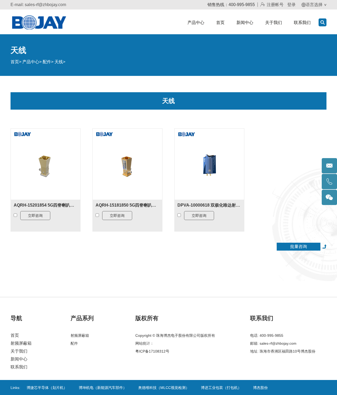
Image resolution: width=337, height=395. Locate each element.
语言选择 (314, 4)
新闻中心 (244, 22)
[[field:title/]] (46, 164)
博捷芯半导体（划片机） (47, 388)
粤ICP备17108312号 (152, 351)
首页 (220, 22)
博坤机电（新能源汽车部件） (103, 388)
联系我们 (302, 22)
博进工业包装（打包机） (221, 388)
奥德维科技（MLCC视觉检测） (163, 388)
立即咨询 (35, 215)
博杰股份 (260, 388)
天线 (58, 62)
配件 (47, 62)
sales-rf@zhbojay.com (45, 4)
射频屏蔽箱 (21, 343)
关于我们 (273, 22)
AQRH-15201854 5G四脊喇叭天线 (45, 205)
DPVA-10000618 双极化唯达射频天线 (209, 205)
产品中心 (195, 22)
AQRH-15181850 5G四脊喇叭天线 (127, 205)
